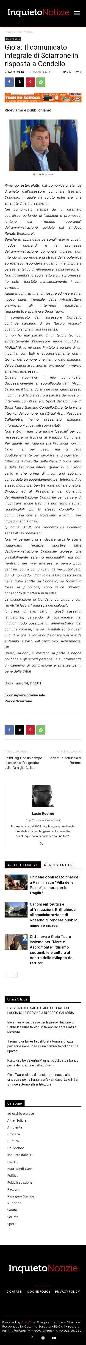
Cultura (13, 1141)
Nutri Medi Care (19, 1168)
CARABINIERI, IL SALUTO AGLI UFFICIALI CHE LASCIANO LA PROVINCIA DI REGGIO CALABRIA (40, 1010)
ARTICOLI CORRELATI (22, 865)
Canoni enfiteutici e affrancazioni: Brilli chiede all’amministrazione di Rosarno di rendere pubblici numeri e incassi (54, 915)
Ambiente (14, 1127)
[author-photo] (43, 807)
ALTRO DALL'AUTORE (59, 865)
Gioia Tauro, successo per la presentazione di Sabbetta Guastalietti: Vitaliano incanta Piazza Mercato (41, 1027)
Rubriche (14, 1203)
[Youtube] (54, 1338)
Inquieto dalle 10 (20, 1155)
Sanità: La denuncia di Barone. (65, 760)
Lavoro (12, 1162)
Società (12, 1217)
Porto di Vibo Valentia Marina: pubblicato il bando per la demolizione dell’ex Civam (42, 1063)
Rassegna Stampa (21, 1196)
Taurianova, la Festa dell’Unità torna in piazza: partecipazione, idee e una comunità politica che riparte (42, 1046)
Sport (11, 1224)
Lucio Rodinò (16, 71)
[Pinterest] (30, 82)
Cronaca (13, 1134)
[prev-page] (7, 974)
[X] (19, 82)
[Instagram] (43, 1338)
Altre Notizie (25, 32)
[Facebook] (9, 82)
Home (8, 32)
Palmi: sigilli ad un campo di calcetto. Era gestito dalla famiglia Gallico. (23, 763)
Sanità (12, 1210)
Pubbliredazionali (20, 1182)
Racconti (13, 1189)
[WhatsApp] (40, 82)
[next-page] (15, 974)
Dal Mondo (15, 1148)
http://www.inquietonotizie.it (43, 820)
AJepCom (28, 1322)
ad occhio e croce (20, 1113)
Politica (12, 1175)
